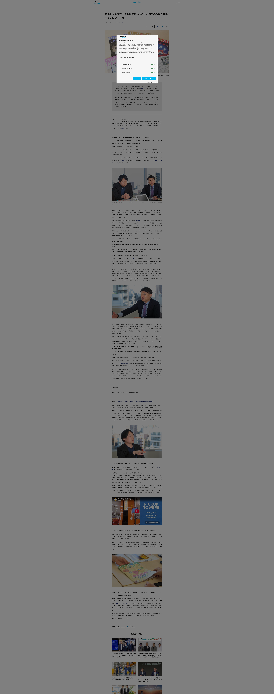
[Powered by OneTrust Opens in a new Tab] (151, 82)
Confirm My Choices (149, 78)
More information (122, 54)
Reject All (137, 78)
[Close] (156, 37)
